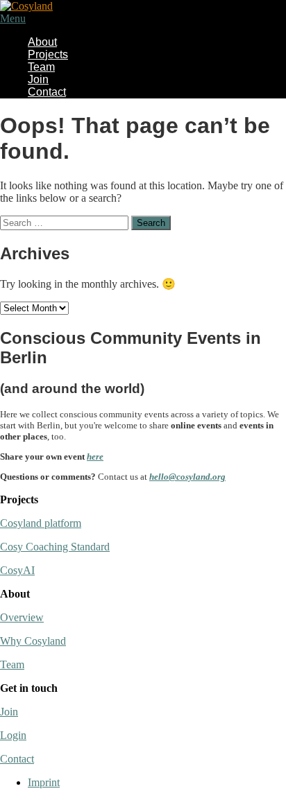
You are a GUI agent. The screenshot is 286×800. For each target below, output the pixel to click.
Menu (13, 18)
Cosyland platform (40, 523)
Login (13, 735)
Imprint (44, 782)
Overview (22, 617)
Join (38, 79)
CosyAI (17, 570)
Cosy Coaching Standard (55, 547)
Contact (47, 92)
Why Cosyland (33, 641)
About (42, 42)
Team (41, 67)
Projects (48, 54)
